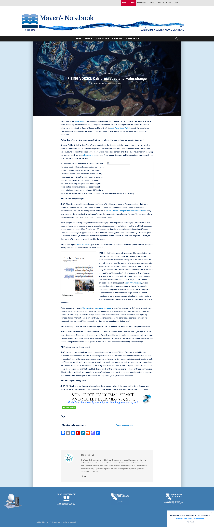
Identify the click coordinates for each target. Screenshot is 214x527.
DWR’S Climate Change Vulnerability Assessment (126, 210)
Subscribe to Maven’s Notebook (190, 518)
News (87, 38)
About (176, 3)
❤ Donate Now (128, 3)
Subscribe (141, 3)
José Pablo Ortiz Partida (120, 128)
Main (78, 38)
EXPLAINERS (101, 38)
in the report (85, 308)
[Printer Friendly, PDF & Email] (69, 408)
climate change (89, 155)
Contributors (154, 3)
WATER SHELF (132, 38)
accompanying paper (103, 308)
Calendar (117, 38)
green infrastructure (133, 283)
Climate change (107, 73)
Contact (167, 3)
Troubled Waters (83, 244)
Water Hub (79, 121)
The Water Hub (98, 84)
